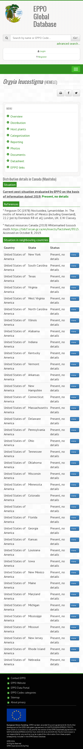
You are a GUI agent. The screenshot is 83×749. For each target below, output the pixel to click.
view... (74, 254)
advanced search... (68, 43)
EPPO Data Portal (20, 687)
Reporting (16, 142)
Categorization (20, 135)
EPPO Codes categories (23, 692)
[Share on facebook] (68, 93)
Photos (15, 148)
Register (42, 56)
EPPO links (17, 167)
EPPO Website (18, 683)
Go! (75, 38)
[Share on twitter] (76, 93)
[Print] (60, 93)
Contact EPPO (18, 678)
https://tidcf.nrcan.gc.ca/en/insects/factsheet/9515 (45, 229)
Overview (16, 116)
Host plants (18, 129)
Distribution (18, 123)
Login (43, 51)
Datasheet (17, 161)
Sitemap (15, 697)
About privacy (18, 702)
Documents (17, 155)
